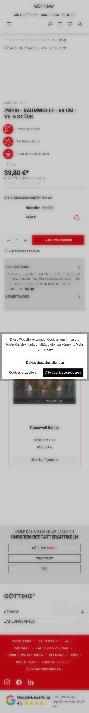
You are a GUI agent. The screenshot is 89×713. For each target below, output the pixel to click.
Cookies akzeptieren (23, 372)
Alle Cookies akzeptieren (63, 372)
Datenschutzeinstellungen (45, 363)
